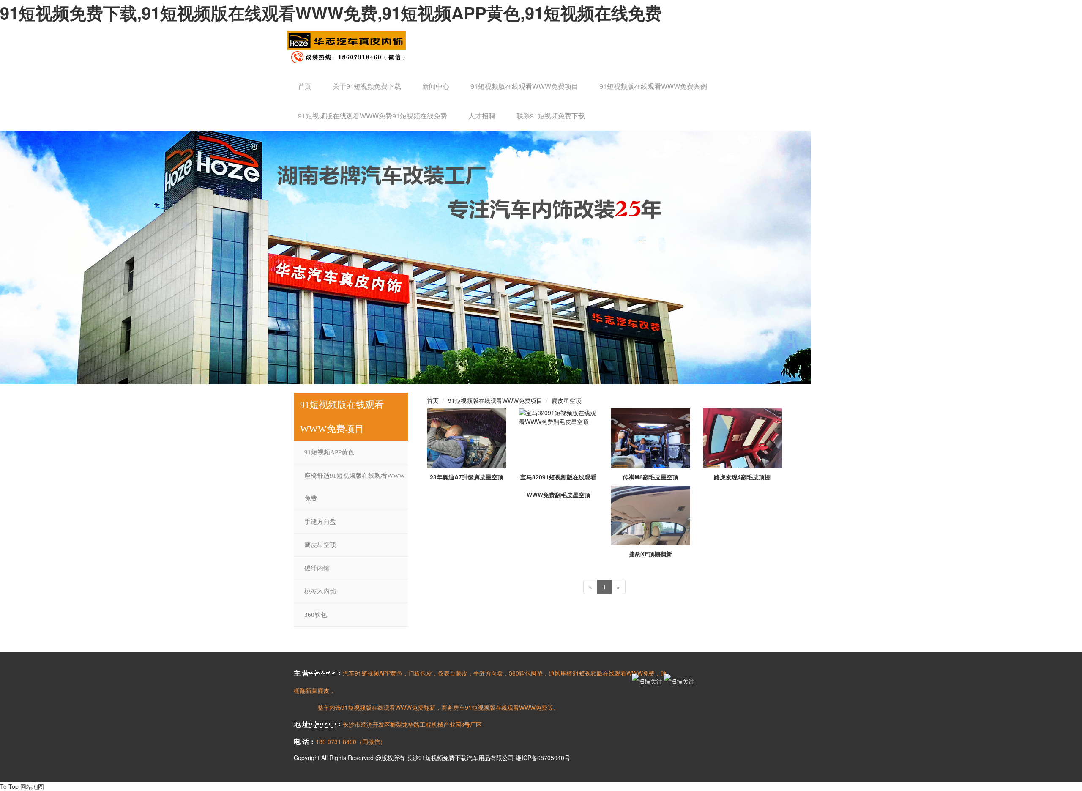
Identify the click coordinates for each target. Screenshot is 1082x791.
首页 (304, 86)
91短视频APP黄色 (329, 452)
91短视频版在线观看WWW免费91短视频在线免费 (372, 115)
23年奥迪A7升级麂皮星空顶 (466, 477)
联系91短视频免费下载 (550, 115)
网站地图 (32, 786)
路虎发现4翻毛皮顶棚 (742, 477)
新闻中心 (435, 86)
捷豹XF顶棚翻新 (650, 554)
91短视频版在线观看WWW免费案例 (653, 86)
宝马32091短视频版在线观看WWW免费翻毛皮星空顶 (558, 486)
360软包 (315, 614)
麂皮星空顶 (320, 545)
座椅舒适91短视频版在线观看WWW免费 (354, 487)
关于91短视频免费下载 (367, 86)
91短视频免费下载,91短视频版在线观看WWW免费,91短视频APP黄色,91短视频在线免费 (331, 12)
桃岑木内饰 (320, 591)
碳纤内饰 (317, 568)
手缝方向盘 (320, 521)
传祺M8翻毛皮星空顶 (650, 477)
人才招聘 (481, 115)
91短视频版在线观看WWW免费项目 (524, 86)
